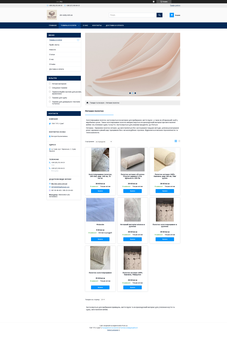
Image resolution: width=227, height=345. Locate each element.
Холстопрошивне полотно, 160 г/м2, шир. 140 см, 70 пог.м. (100, 176)
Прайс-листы (54, 45)
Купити (100, 191)
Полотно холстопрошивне (100, 273)
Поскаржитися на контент (110, 328)
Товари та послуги (97, 103)
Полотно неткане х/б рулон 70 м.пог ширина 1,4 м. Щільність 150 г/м (132, 176)
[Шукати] (159, 15)
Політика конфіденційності (129, 328)
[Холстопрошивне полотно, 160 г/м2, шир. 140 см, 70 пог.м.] (100, 159)
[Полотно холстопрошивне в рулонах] (165, 209)
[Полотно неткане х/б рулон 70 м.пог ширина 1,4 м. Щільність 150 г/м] (133, 159)
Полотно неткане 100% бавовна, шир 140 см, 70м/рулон (165, 176)
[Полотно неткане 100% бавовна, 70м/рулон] (133, 258)
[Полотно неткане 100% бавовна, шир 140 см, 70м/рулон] (165, 159)
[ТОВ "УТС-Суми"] (52, 19)
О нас (85, 25)
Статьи (52, 54)
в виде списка (179, 141)
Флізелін (100, 224)
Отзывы (52, 64)
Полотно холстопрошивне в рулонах (165, 225)
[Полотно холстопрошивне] (100, 258)
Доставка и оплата (115, 25)
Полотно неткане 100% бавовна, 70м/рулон (132, 274)
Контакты (97, 25)
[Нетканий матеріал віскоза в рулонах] (133, 209)
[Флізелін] (100, 209)
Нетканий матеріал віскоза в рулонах (132, 225)
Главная (53, 25)
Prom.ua (124, 326)
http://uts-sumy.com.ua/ (59, 183)
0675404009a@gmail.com (60, 187)
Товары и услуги (68, 25)
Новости (52, 50)
